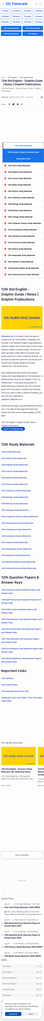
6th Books (16, 16)
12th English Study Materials (20, 172)
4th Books (39, 11)
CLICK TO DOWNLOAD (13, 429)
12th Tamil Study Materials (19, 165)
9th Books (5, 22)
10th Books (16, 22)
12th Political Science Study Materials (23, 274)
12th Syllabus (7, 678)
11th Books (28, 22)
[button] (36, 4)
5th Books (5, 16)
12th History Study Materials (20, 249)
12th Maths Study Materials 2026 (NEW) (22, 956)
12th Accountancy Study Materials (22, 229)
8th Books (39, 16)
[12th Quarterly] (21, 932)
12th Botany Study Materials (20, 210)
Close (31, 1014)
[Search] (40, 4)
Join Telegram (33, 34)
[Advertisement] (22, 54)
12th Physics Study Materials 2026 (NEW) (23, 947)
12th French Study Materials (19, 178)
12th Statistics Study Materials (20, 261)
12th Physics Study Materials (20, 191)
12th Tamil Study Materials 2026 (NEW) (22, 907)
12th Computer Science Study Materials (24, 223)
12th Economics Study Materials (21, 242)
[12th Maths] (19, 953)
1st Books (5, 11)
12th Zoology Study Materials (20, 217)
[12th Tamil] (35, 904)
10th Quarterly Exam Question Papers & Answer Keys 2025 (22, 924)
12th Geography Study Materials (21, 255)
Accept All (13, 1014)
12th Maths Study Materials (19, 185)
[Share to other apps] (21, 104)
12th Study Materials (11, 28)
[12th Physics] (20, 943)
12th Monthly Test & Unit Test (15, 691)
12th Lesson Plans (9, 684)
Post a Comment (22, 855)
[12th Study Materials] (23, 904)
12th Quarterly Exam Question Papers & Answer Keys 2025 (22, 936)
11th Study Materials (32, 28)
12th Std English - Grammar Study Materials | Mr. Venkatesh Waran (16, 770)
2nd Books (16, 11)
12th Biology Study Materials (20, 204)
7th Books (27, 16)
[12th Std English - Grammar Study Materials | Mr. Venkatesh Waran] (18, 756)
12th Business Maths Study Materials (23, 268)
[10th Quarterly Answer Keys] (26, 920)
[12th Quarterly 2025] (34, 932)
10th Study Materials (11, 34)
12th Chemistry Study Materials (21, 197)
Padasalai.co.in (8, 336)
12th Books (39, 22)
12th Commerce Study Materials (21, 236)
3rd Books (27, 11)
